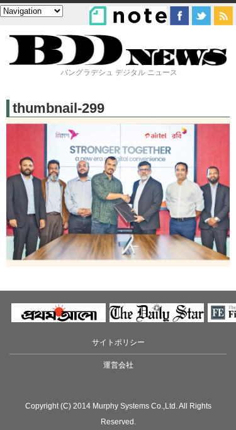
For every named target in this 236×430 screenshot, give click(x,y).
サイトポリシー (118, 342)
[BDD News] (118, 62)
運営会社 (118, 365)
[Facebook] (179, 15)
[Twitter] (201, 15)
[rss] (223, 15)
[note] (128, 15)
